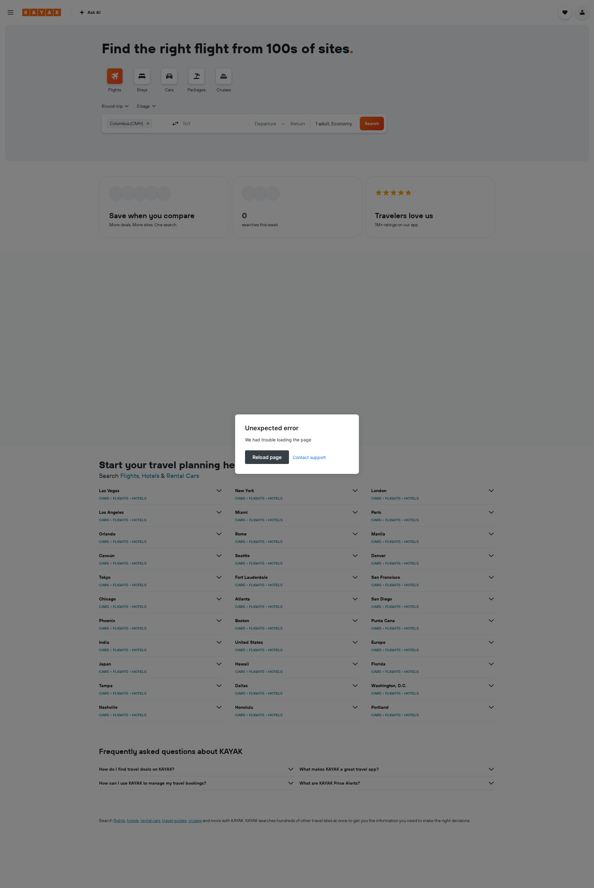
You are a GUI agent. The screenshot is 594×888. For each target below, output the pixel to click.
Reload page (267, 457)
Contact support (309, 457)
